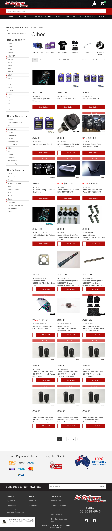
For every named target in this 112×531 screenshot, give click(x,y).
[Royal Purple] (76, 86)
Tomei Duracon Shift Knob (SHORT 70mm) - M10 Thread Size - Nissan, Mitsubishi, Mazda (67, 375)
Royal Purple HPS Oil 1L (92, 98)
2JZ (9, 100)
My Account (11, 500)
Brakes (11, 16)
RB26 (10, 69)
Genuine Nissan (13, 177)
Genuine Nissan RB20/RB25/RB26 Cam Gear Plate (43, 282)
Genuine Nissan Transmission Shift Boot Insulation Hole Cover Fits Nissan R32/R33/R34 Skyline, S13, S (67, 330)
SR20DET (11, 56)
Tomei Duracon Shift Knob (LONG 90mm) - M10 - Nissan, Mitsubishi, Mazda (92, 419)
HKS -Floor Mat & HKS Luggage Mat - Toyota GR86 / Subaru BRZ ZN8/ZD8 (93, 328)
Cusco (10, 173)
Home (33, 27)
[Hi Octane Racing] (102, 132)
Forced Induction (73, 16)
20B (9, 103)
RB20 (10, 78)
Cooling (10, 138)
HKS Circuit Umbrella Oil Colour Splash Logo (42, 327)
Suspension (90, 16)
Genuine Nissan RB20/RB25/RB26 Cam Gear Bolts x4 (93, 237)
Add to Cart (71, 152)
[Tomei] (77, 177)
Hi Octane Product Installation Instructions (15, 511)
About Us (32, 500)
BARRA (10, 91)
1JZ (9, 107)
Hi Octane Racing (14, 183)
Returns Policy (56, 514)
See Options (43, 107)
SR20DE (11, 59)
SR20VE (11, 53)
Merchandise (12, 161)
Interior (10, 154)
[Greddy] (76, 132)
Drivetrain (23, 16)
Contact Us (33, 505)
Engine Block (12, 145)
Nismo (10, 199)
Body (9, 151)
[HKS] (52, 314)
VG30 (10, 50)
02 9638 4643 (90, 511)
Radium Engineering (15, 205)
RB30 (10, 65)
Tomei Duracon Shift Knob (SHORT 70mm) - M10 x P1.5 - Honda (92, 373)
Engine (48, 16)
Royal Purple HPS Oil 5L (66, 98)
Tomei (10, 212)
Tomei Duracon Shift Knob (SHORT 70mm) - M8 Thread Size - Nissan (43, 373)
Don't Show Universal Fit (17, 33)
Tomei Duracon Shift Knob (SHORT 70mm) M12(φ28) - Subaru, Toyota (68, 419)
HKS (9, 186)
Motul (10, 196)
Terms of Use (56, 500)
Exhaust (58, 16)
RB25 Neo (11, 72)
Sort (84, 60)
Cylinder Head (13, 142)
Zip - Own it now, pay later (59, 520)
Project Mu (12, 202)
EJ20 (9, 84)
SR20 (10, 62)
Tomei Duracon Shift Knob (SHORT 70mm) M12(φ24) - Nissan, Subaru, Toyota (43, 419)
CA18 (10, 88)
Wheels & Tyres (13, 164)
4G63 (10, 94)
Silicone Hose (37, 52)
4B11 (9, 97)
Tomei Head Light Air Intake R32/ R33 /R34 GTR (68, 190)
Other (101, 16)
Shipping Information (58, 505)
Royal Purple (12, 208)
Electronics (36, 16)
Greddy (10, 180)
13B (9, 110)
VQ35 (10, 46)
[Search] (103, 11)
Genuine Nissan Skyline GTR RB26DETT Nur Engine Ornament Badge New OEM (93, 282)
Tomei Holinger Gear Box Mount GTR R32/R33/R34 (92, 190)
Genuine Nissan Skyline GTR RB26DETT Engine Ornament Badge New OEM (68, 282)
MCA (9, 193)
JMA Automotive (13, 189)
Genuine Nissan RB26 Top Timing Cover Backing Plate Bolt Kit (68, 237)
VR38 (10, 43)
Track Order (11, 505)
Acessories (12, 129)
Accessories (12, 135)
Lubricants (11, 157)
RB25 (10, 75)
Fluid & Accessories (15, 123)
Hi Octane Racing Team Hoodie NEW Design (91, 145)
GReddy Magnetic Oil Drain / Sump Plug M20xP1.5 (68, 145)
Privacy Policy (56, 510)
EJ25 (9, 81)
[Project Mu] (50, 223)
